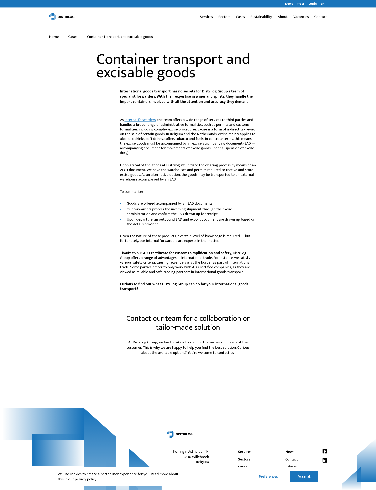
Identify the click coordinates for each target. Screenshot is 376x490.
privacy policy (85, 479)
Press (300, 4)
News (289, 4)
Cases (240, 17)
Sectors (224, 17)
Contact (320, 17)
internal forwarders (140, 120)
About (283, 17)
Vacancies (301, 17)
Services (206, 17)
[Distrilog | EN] (69, 16)
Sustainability (261, 17)
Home (54, 37)
